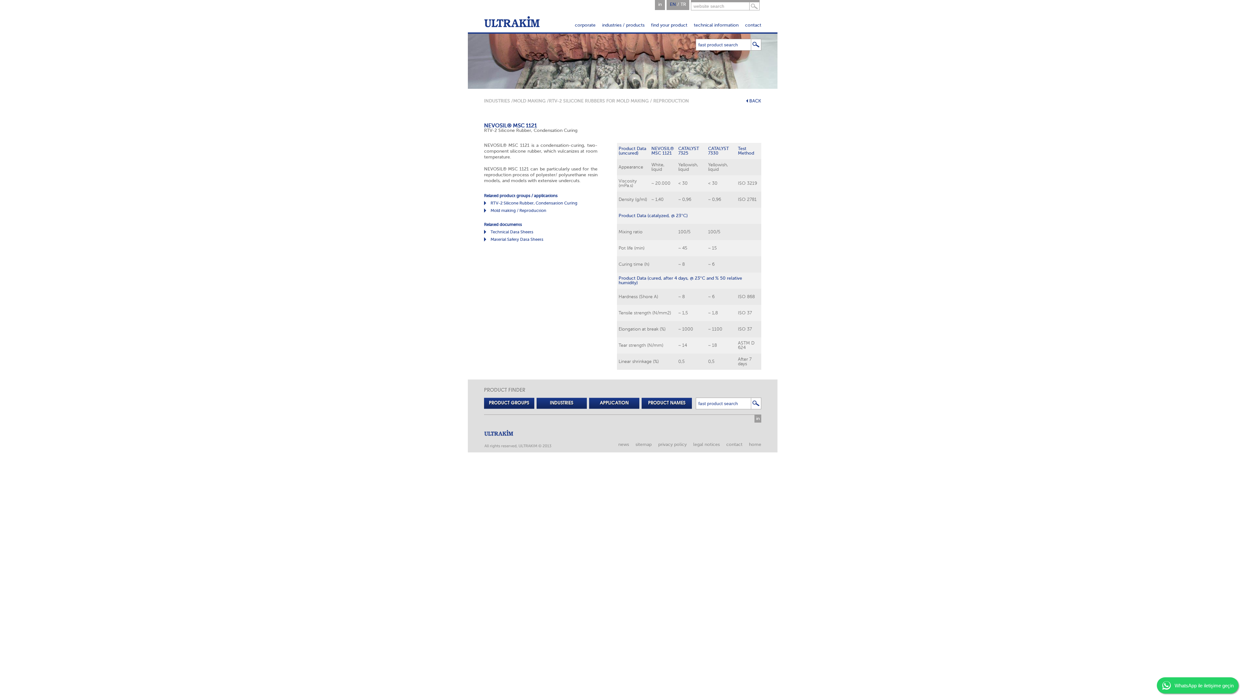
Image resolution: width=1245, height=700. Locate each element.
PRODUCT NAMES (666, 403)
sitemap (643, 444)
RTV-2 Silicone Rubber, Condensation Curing (534, 203)
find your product (669, 25)
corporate (585, 25)
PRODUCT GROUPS (509, 403)
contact (753, 25)
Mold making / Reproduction (518, 210)
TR (683, 4)
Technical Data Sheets (512, 231)
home (755, 444)
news (623, 444)
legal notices (706, 444)
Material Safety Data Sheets (517, 239)
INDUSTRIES (561, 403)
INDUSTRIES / (498, 101)
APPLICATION (614, 403)
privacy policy (672, 444)
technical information (716, 25)
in (660, 4)
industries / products (623, 25)
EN (673, 4)
